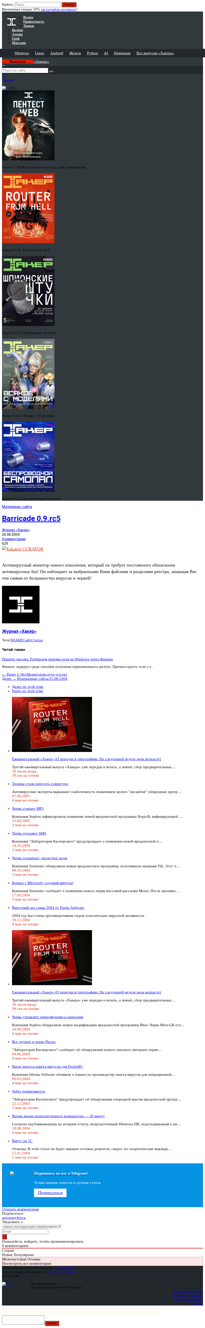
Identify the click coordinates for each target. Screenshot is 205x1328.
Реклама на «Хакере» (188, 1299)
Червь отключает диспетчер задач (40, 858)
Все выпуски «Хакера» (155, 53)
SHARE (16, 640)
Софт (26, 640)
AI (106, 53)
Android (56, 53)
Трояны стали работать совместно (40, 784)
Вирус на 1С (22, 1141)
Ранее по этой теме (27, 691)
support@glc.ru (65, 1268)
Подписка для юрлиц (188, 1295)
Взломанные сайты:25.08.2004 (34, 679)
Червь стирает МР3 (28, 809)
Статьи (37, 640)
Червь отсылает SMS (29, 833)
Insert (52, 1323)
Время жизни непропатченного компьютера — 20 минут (58, 1116)
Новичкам (122, 53)
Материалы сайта (17, 506)
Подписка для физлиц (188, 1291)
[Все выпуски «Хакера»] (2, 59)
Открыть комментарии (20, 1209)
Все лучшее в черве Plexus (34, 1042)
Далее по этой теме (28, 687)
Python (92, 53)
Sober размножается (28, 1091)
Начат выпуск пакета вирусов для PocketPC (47, 1067)
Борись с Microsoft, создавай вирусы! (42, 883)
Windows (21, 53)
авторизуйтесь (14, 1218)
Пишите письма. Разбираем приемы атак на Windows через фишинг (57, 659)
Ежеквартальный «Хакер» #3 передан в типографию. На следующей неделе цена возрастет (86, 759)
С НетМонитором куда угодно (34, 674)
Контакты (196, 1303)
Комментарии (14, 539)
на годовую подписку (58, 9)
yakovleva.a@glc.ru (61, 1272)
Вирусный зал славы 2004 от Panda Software (48, 908)
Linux (39, 53)
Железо (75, 53)
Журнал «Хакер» (16, 530)
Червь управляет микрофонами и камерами (47, 1017)
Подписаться (50, 1192)
